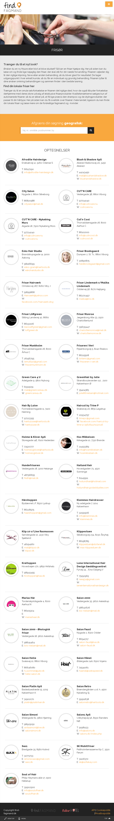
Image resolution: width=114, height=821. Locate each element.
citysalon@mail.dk (33, 204)
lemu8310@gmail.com (35, 361)
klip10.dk (29, 550)
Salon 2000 (83, 598)
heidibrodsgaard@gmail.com (94, 264)
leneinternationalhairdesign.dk (93, 585)
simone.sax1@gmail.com (37, 759)
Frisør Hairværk (31, 282)
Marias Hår (28, 598)
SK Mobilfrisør (85, 746)
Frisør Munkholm (32, 345)
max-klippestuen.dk (90, 547)
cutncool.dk (86, 238)
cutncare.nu (86, 207)
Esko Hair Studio (32, 251)
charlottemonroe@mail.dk (92, 330)
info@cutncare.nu (88, 204)
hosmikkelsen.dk (89, 453)
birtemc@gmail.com (89, 358)
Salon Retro (84, 686)
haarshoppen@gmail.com (37, 513)
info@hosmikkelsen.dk (90, 449)
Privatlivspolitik (102, 813)
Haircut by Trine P (88, 405)
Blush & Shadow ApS (89, 159)
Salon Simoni (30, 714)
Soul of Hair (29, 774)
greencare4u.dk (33, 393)
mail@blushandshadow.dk (93, 175)
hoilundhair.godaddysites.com (93, 487)
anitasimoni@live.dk (34, 727)
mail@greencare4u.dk (35, 390)
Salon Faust (84, 629)
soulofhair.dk (32, 793)
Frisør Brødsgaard (88, 251)
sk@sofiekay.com (88, 762)
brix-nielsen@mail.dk (35, 645)
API (93, 810)
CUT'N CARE (84, 191)
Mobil (23, 818)
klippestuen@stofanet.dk (92, 544)
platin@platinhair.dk (34, 702)
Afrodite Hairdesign (34, 159)
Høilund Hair (84, 465)
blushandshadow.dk (91, 178)
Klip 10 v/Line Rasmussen (37, 531)
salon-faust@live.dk (89, 642)
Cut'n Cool (83, 219)
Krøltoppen (29, 563)
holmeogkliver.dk (34, 453)
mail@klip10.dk (31, 547)
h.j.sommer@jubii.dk (34, 671)
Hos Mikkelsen (86, 437)
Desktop (11, 818)
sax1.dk (29, 762)
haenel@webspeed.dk (91, 671)
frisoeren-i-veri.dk (89, 361)
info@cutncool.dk (88, 235)
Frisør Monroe (85, 314)
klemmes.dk (86, 519)
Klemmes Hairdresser (90, 500)
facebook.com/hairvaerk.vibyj (37, 302)
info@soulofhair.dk (34, 790)
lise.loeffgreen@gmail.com (38, 327)
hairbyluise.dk (32, 424)
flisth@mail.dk (31, 478)
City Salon (28, 191)
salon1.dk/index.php (91, 733)
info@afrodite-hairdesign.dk (38, 172)
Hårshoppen (29, 500)
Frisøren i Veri (85, 345)
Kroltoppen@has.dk (34, 576)
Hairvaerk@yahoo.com (36, 295)
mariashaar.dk (32, 617)
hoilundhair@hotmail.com (92, 481)
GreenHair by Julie (88, 377)
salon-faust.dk (87, 645)
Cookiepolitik (103, 810)
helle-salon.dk (32, 674)
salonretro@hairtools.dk (91, 702)
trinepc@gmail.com (89, 418)
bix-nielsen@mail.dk (89, 610)
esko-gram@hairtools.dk (37, 267)
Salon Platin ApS (32, 686)
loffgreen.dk (31, 330)
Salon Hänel (84, 658)
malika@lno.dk (86, 299)
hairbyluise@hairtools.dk (37, 421)
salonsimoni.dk (33, 730)
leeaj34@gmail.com (89, 579)
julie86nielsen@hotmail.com (94, 393)
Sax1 (24, 746)
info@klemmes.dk (88, 516)
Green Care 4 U (31, 377)
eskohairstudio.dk (34, 270)
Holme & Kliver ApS (34, 437)
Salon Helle (29, 658)
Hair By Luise (30, 405)
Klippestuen (84, 531)
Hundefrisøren (31, 465)
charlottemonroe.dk (90, 333)
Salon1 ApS (83, 714)
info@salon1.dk (87, 730)
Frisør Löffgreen (32, 314)
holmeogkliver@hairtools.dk (39, 449)
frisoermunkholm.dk (35, 364)
